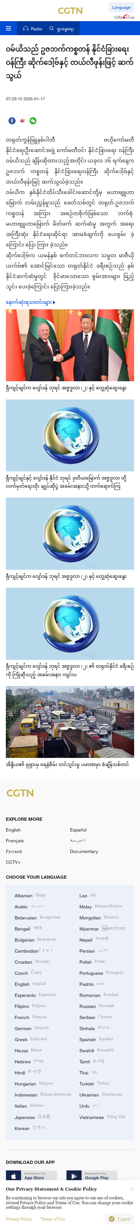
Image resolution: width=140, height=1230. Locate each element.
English (13, 829)
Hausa (28, 1049)
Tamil (92, 1060)
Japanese (32, 1116)
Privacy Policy (19, 1219)
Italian (29, 1105)
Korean (30, 1127)
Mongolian (98, 917)
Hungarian (34, 1083)
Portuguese (101, 972)
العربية (78, 840)
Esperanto (35, 994)
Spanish (96, 1038)
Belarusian (37, 917)
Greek (31, 1038)
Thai (88, 1072)
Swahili (96, 1049)
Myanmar (102, 928)
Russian (96, 1005)
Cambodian (34, 950)
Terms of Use (53, 1219)
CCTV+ (13, 862)
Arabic (30, 905)
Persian (93, 950)
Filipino (30, 1005)
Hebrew (29, 1060)
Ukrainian (100, 1094)
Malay (100, 905)
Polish (92, 961)
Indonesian (43, 1094)
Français (15, 840)
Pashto (92, 983)
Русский (14, 851)
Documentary (84, 851)
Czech (28, 972)
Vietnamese (102, 1116)
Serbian (95, 1016)
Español (78, 829)
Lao (87, 894)
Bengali (28, 928)
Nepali (93, 939)
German (32, 1027)
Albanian (30, 894)
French (31, 1016)
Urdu (89, 1105)
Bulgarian (35, 939)
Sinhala (94, 1027)
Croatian (32, 961)
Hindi (28, 1072)
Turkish (94, 1083)
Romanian (98, 994)
